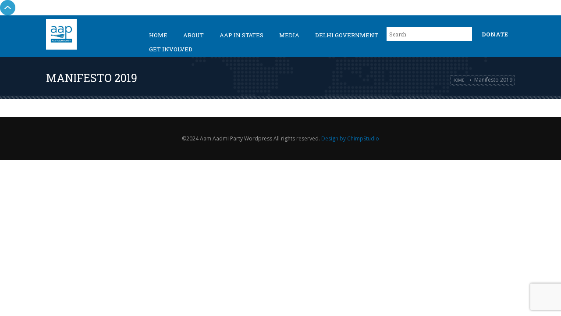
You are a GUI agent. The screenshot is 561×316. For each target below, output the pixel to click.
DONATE (495, 34)
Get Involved (170, 49)
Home (158, 35)
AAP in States (241, 35)
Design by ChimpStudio (350, 138)
